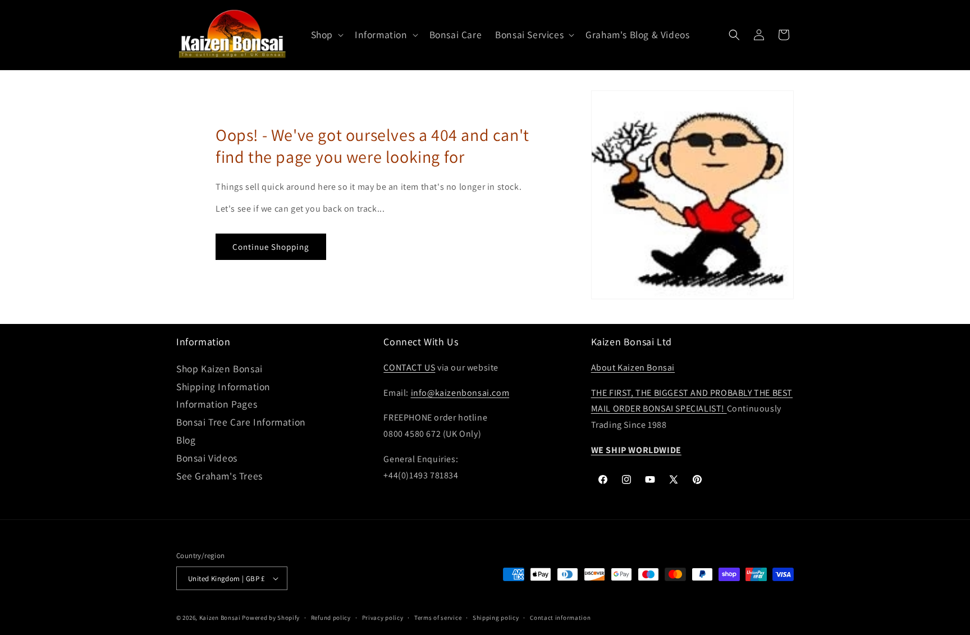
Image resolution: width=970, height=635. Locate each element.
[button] (326, 35)
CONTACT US (409, 367)
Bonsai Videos (206, 457)
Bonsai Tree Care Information (241, 421)
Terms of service (437, 618)
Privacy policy (383, 618)
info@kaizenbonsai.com (460, 393)
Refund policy (331, 618)
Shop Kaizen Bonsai (219, 368)
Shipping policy (496, 618)
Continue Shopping (270, 246)
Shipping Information (223, 386)
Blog (185, 439)
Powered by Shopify (271, 618)
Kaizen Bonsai (220, 618)
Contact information (560, 618)
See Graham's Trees (219, 475)
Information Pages (216, 404)
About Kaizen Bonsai (633, 367)
